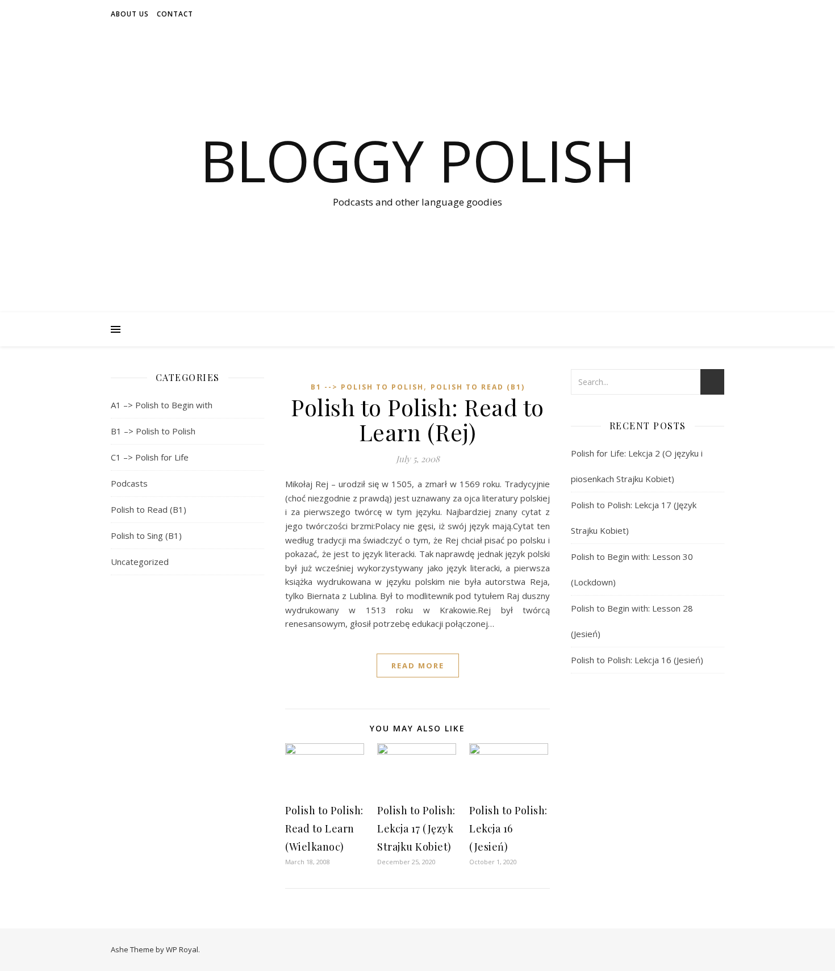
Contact (175, 14)
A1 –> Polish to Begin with (161, 405)
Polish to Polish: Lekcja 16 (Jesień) (508, 828)
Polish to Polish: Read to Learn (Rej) (417, 419)
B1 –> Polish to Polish (153, 431)
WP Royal (182, 949)
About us (130, 14)
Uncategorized (140, 561)
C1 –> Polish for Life (150, 457)
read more (417, 665)
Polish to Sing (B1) (146, 535)
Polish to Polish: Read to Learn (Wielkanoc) (324, 828)
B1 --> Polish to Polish (367, 387)
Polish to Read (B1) (148, 509)
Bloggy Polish (418, 160)
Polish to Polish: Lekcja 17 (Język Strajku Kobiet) (416, 828)
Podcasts (129, 483)
